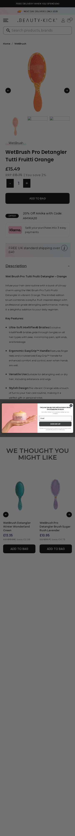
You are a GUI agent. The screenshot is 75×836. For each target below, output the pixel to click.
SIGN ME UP (55, 424)
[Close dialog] (71, 405)
